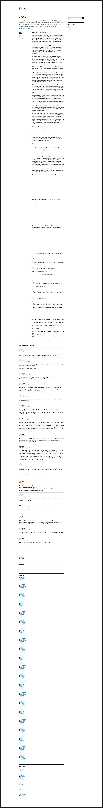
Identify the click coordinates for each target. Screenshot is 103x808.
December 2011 (22, 596)
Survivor (21, 782)
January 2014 (22, 578)
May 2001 (21, 739)
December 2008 (23, 637)
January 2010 (22, 622)
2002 (33, 332)
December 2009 (23, 623)
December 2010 (22, 610)
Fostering (21, 38)
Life (23, 38)
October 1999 (22, 760)
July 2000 (21, 750)
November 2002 (23, 719)
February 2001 (22, 742)
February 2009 (22, 634)
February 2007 (22, 661)
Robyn (20, 35)
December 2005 (23, 677)
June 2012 (21, 589)
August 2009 (22, 628)
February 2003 (22, 715)
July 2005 (21, 683)
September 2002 (23, 721)
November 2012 (22, 584)
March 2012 (22, 593)
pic (33, 137)
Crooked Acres (22, 769)
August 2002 (22, 722)
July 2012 (21, 588)
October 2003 (22, 706)
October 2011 (22, 598)
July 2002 (21, 723)
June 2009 (22, 630)
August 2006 (22, 668)
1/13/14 (69, 27)
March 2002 (22, 728)
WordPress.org (22, 795)
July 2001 (21, 737)
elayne (23, 360)
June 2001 (21, 738)
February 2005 (22, 688)
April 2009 (22, 632)
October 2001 (22, 733)
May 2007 (21, 658)
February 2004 (22, 702)
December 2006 (23, 664)
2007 (33, 319)
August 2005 (22, 682)
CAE (21, 768)
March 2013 (22, 580)
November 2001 (22, 732)
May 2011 (21, 604)
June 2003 (22, 711)
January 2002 (22, 730)
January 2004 (22, 703)
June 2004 (22, 697)
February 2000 (22, 756)
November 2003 (23, 705)
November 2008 (23, 638)
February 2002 (22, 729)
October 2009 (22, 625)
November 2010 (22, 611)
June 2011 (21, 603)
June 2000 (22, 751)
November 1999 (23, 759)
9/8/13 (69, 29)
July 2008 (21, 642)
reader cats (22, 778)
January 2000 (22, 757)
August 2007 (22, 655)
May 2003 (21, 712)
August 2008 (22, 641)
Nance (23, 395)
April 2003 (22, 713)
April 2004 (22, 700)
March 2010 (22, 620)
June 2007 (22, 657)
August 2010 (22, 614)
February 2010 (22, 621)
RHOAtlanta (22, 779)
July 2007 (21, 656)
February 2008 (22, 648)
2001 (33, 334)
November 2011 (22, 597)
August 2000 (22, 749)
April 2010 (22, 619)
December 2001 (22, 731)
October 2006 (22, 666)
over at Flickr (45, 271)
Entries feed (22, 793)
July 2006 (21, 669)
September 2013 (23, 579)
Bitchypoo (23, 8)
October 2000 (22, 747)
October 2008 (22, 639)
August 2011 (22, 601)
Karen (23, 349)
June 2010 (21, 616)
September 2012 (23, 586)
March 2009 (22, 633)
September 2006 (23, 667)
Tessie (23, 463)
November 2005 (23, 678)
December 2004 (23, 691)
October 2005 (22, 679)
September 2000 (23, 748)
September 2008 (23, 640)
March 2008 (22, 647)
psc (20, 777)
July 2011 (21, 602)
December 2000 (23, 745)
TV (20, 783)
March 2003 (22, 714)
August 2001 (22, 736)
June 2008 (22, 643)
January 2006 (22, 676)
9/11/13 (69, 28)
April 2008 (22, 646)
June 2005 (22, 684)
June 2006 (22, 670)
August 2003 (22, 709)
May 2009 (22, 631)
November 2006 (23, 665)
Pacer (23, 504)
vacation (21, 784)
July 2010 (21, 615)
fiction (21, 770)
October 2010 (22, 612)
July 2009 (21, 629)
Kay (23, 481)
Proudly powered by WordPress (29, 802)
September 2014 (23, 577)
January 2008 (22, 649)
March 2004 (22, 701)
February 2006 (22, 675)
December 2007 (23, 650)
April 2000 (22, 754)
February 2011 (22, 607)
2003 (33, 331)
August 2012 (22, 587)
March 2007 (22, 660)
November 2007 (23, 651)
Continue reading (24, 28)
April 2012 (22, 592)
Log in (21, 792)
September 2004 (23, 694)
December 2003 (22, 704)
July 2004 (21, 696)
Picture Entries (22, 776)
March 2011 (22, 606)
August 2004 (22, 695)
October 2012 (22, 585)
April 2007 (22, 659)
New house (22, 775)
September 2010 (23, 613)
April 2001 (22, 740)
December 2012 (22, 583)
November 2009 (23, 624)
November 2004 (23, 692)
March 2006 (22, 674)
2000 (33, 335)
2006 (33, 325)
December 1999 (23, 758)
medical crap (22, 774)
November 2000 (23, 746)
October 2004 (22, 693)
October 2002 (22, 720)
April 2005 (22, 686)
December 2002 (23, 718)
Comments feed (23, 794)
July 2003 (21, 710)
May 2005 (21, 685)
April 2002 (22, 727)
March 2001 (22, 741)
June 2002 (22, 724)
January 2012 (22, 595)
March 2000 (22, 755)
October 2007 (22, 652)
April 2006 (22, 673)
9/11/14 (69, 26)
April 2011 (21, 605)
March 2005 (22, 687)
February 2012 (22, 594)
